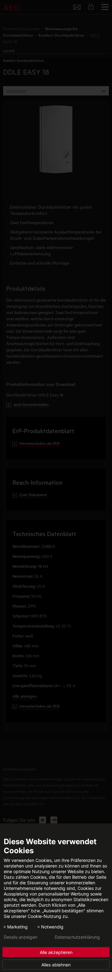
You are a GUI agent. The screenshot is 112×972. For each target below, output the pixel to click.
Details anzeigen (20, 937)
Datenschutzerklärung (77, 937)
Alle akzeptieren (56, 952)
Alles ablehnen (56, 964)
